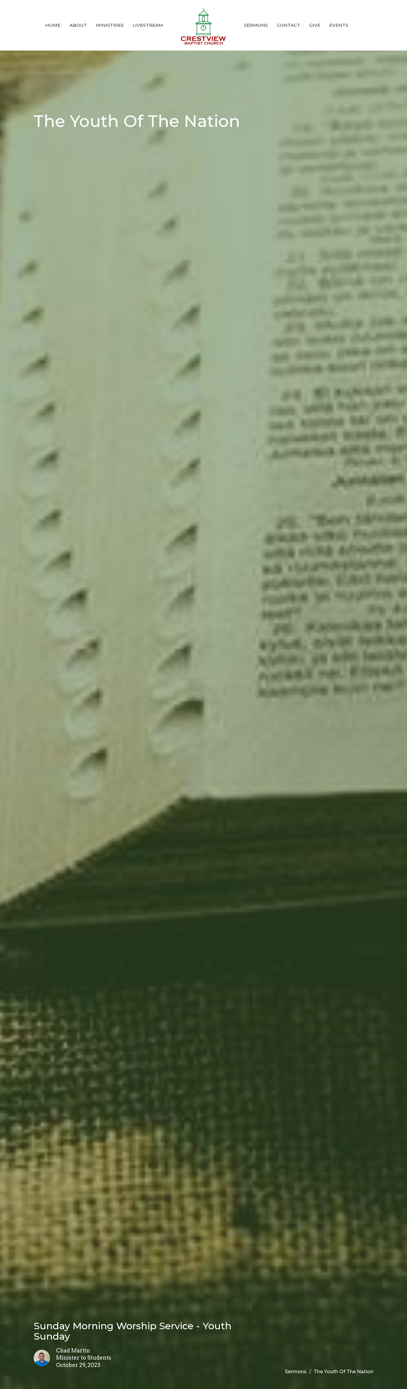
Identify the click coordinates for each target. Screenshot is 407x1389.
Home (52, 25)
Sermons (256, 25)
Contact (288, 25)
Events (338, 25)
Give (314, 25)
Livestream (148, 25)
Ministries (110, 25)
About (78, 25)
